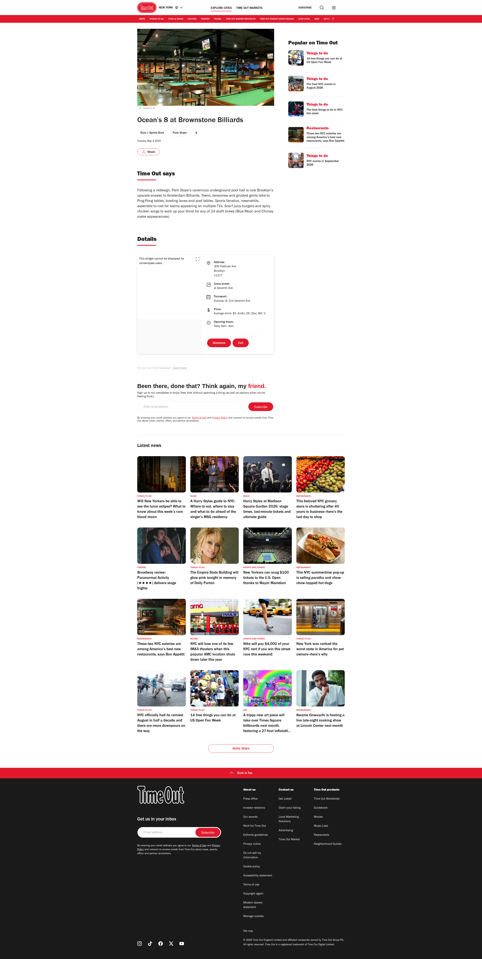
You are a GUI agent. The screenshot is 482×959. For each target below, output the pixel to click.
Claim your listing (289, 808)
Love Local (304, 19)
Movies (318, 817)
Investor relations (254, 808)
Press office (250, 799)
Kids (317, 19)
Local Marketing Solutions (289, 819)
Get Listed (285, 799)
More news (241, 748)
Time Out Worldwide (326, 799)
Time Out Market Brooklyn (240, 19)
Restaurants (321, 835)
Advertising (286, 830)
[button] (197, 259)
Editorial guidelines (255, 835)
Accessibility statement (257, 875)
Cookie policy (251, 866)
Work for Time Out (254, 826)
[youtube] (181, 943)
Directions (219, 343)
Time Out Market (289, 839)
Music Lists (321, 826)
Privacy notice (252, 844)
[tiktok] (150, 943)
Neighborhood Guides (328, 844)
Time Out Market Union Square (277, 19)
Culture (192, 19)
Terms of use (251, 884)
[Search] (321, 7)
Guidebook (321, 808)
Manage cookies (253, 916)
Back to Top (244, 773)
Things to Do (156, 19)
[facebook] (160, 943)
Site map (248, 931)
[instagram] (139, 943)
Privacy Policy (219, 418)
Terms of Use (199, 418)
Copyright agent (253, 893)
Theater (205, 19)
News (142, 19)
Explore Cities (221, 8)
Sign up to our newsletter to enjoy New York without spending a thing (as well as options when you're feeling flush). (201, 395)
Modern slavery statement (252, 905)
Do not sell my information (252, 855)
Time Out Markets (249, 8)
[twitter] (171, 943)
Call (240, 343)
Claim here (180, 368)
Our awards (250, 817)
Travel (217, 19)
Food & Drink (175, 19)
